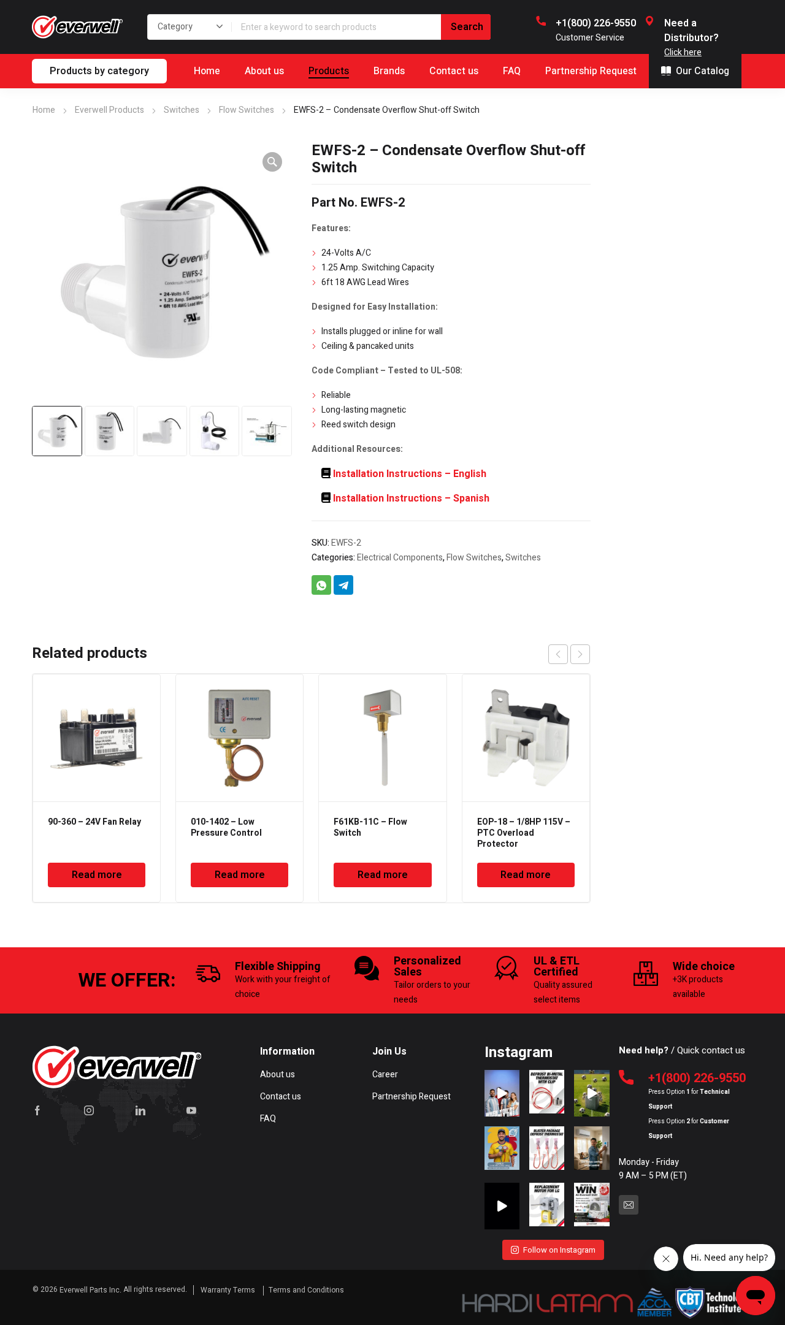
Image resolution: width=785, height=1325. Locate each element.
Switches (181, 110)
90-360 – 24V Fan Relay (94, 821)
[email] (628, 1205)
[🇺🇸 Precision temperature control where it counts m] (546, 1149)
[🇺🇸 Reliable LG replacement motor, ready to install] (546, 1206)
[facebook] (37, 1110)
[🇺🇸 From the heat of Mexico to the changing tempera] (501, 1149)
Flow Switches (246, 110)
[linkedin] (140, 1110)
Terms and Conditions (306, 1290)
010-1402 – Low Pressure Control (226, 827)
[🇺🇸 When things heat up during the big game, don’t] (501, 1093)
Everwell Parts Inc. (90, 1290)
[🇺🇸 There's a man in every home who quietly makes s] (591, 1149)
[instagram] (89, 1110)
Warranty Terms (229, 1290)
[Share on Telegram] (343, 585)
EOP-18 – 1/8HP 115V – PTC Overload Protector (523, 832)
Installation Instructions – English (409, 474)
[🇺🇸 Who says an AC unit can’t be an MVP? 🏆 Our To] (591, 1093)
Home (44, 110)
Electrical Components (400, 557)
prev (558, 654)
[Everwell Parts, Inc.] (77, 27)
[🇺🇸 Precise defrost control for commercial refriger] (546, 1093)
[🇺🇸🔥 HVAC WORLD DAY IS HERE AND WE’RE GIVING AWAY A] (591, 1206)
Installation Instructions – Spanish (411, 498)
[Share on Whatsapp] (321, 585)
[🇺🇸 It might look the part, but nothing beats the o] (501, 1206)
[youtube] (191, 1110)
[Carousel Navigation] (569, 654)
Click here (683, 52)
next (580, 654)
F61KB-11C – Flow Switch (370, 827)
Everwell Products (109, 110)
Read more (97, 875)
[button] (272, 162)
